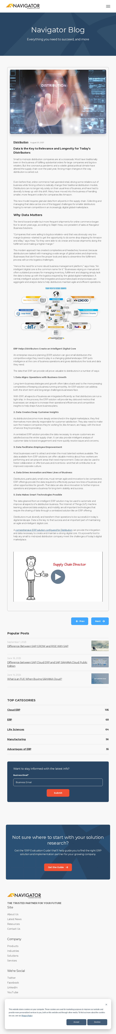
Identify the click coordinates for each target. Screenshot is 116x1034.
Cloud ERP (13, 709)
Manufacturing (16, 739)
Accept (76, 1022)
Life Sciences (15, 729)
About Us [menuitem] (12, 914)
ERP (9, 719)
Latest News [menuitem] (14, 919)
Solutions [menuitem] (12, 955)
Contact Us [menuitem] (13, 928)
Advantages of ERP (19, 749)
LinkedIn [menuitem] (12, 987)
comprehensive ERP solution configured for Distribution (43, 530)
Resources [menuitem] (13, 924)
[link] (23, 6)
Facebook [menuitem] (13, 982)
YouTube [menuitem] (12, 992)
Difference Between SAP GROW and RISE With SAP (37, 646)
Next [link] (97, 621)
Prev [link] (81, 621)
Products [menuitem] (12, 946)
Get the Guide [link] (56, 867)
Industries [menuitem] (13, 951)
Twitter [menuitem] (11, 977)
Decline (97, 1022)
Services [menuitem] (12, 960)
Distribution (20, 142)
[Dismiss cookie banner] (106, 1004)
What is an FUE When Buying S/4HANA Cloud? (34, 679)
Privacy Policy (27, 1016)
